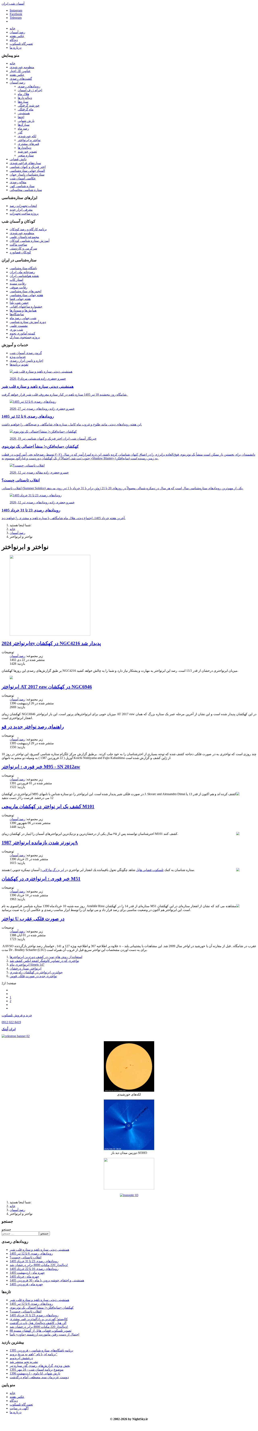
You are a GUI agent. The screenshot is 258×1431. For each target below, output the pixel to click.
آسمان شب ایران (13, 3)
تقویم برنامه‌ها (19, 364)
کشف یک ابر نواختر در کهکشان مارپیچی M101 (48, 806)
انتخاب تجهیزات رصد (23, 206)
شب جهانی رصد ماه (23, 318)
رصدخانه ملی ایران (22, 272)
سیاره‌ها (23, 101)
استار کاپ (16, 279)
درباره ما (15, 47)
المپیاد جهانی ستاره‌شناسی (27, 170)
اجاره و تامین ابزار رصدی (26, 360)
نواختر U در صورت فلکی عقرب (33, 918)
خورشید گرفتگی (29, 105)
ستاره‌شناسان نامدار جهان (27, 174)
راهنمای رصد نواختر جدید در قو (33, 726)
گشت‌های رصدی (21, 78)
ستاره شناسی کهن (22, 186)
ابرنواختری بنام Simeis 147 (27, 964)
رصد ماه (23, 128)
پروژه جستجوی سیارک (25, 337)
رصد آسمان (17, 32)
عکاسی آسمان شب (23, 178)
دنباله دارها (25, 98)
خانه (12, 28)
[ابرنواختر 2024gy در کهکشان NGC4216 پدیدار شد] (50, 634)
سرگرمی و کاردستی (23, 248)
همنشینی (24, 113)
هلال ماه (23, 94)
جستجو (6, 1229)
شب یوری (16, 329)
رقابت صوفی (18, 287)
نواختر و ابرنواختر (29, 140)
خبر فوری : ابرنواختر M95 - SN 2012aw (41, 766)
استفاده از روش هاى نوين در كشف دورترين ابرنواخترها (46, 957)
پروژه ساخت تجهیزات (24, 213)
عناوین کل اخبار (20, 71)
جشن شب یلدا (19, 302)
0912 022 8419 (11, 1022)
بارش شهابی (26, 121)
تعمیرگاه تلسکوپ (21, 43)
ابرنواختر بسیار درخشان (25, 968)
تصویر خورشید (27, 151)
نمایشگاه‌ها (17, 314)
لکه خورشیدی (27, 136)
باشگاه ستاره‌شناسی (23, 268)
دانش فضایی (18, 159)
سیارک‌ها (23, 124)
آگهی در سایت (19, 1408)
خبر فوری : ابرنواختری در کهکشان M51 (41, 878)
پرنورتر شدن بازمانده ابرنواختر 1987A (40, 842)
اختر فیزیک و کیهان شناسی (28, 167)
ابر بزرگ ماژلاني (52, 870)
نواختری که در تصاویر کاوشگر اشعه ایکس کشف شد (44, 960)
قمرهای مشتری (28, 144)
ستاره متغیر (26, 155)
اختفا (21, 117)
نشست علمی (19, 325)
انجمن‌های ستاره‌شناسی (25, 291)
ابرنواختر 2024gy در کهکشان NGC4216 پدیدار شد (51, 643)
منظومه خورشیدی (22, 67)
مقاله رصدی (18, 182)
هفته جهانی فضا (20, 299)
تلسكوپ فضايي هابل (149, 870)
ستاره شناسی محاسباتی (26, 190)
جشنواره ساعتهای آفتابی (26, 306)
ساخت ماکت (18, 244)
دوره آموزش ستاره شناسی (28, 322)
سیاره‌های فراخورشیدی (25, 163)
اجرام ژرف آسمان (30, 90)
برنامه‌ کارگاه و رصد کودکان (28, 229)
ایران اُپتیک (9, 1029)
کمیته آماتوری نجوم (22, 333)
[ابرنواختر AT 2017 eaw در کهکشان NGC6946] (11, 678)
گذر (20, 132)
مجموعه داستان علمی (24, 237)
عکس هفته (17, 36)
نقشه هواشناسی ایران (24, 276)
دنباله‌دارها (24, 147)
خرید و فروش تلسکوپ (17, 1015)
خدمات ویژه (18, 357)
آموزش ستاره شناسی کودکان (29, 240)
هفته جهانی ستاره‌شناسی (26, 295)
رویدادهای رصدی (29, 86)
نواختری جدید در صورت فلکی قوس (33, 976)
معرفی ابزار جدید (21, 209)
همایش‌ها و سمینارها (23, 310)
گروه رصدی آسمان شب (26, 353)
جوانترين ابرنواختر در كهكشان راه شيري (36, 972)
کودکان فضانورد (20, 252)
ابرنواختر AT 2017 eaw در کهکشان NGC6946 (47, 686)
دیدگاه (14, 40)
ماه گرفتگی (25, 109)
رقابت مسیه (18, 283)
